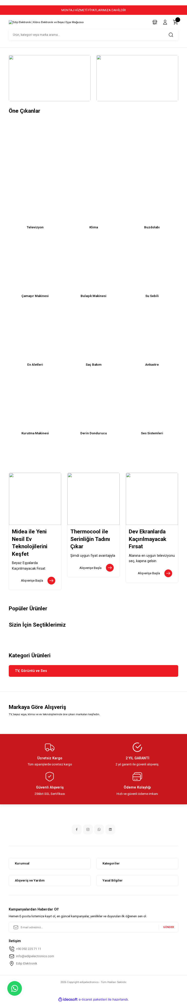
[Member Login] (165, 22)
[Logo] (46, 22)
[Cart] (175, 22)
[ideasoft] (68, 999)
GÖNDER (168, 927)
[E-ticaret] (93, 999)
